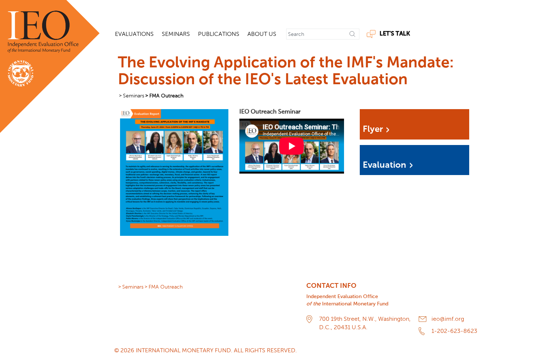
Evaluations (134, 33)
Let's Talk (395, 34)
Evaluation (384, 165)
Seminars (176, 33)
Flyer (373, 129)
